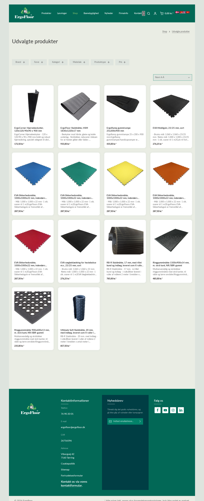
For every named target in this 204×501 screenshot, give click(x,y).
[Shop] (75, 13)
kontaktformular (71, 485)
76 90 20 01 (67, 414)
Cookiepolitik (68, 464)
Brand (18, 62)
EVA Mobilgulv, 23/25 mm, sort (168, 128)
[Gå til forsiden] (26, 13)
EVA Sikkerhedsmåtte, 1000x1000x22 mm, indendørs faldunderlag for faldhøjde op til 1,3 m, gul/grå (124, 197)
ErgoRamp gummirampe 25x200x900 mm (119, 129)
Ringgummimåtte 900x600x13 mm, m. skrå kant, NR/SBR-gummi (31, 331)
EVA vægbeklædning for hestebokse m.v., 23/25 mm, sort (78, 264)
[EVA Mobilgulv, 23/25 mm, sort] (171, 106)
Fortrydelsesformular (72, 475)
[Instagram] (173, 410)
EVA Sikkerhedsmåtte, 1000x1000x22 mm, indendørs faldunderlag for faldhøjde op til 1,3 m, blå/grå (32, 197)
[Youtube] (165, 410)
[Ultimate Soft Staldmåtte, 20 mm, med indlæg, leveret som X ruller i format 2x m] (78, 308)
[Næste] (143, 13)
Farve (36, 62)
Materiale (77, 62)
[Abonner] (140, 421)
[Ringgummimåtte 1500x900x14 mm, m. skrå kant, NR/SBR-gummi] (171, 240)
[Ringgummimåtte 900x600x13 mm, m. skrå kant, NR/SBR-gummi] (32, 308)
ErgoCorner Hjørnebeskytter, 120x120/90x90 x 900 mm (28, 129)
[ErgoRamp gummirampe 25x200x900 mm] (125, 106)
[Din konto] (155, 13)
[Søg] (149, 13)
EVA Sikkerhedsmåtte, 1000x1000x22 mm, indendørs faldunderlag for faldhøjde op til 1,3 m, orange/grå (170, 197)
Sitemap (65, 469)
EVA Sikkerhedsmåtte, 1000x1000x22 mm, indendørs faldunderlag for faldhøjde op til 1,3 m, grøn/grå (78, 197)
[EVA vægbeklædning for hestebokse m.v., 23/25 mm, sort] (78, 240)
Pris (120, 62)
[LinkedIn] (181, 410)
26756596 (66, 441)
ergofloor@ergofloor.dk (73, 427)
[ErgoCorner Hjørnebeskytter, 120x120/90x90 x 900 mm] (32, 106)
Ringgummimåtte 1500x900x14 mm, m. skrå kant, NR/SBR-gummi (171, 264)
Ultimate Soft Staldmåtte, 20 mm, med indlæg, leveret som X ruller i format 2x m (77, 332)
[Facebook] (158, 410)
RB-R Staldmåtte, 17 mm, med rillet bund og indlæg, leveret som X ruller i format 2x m (125, 264)
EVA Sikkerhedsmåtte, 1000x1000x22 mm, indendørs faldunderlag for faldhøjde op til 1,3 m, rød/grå (32, 264)
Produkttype (100, 62)
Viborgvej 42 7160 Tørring (67, 456)
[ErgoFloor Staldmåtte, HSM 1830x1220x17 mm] (78, 106)
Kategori (56, 62)
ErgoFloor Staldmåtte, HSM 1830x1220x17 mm (74, 129)
